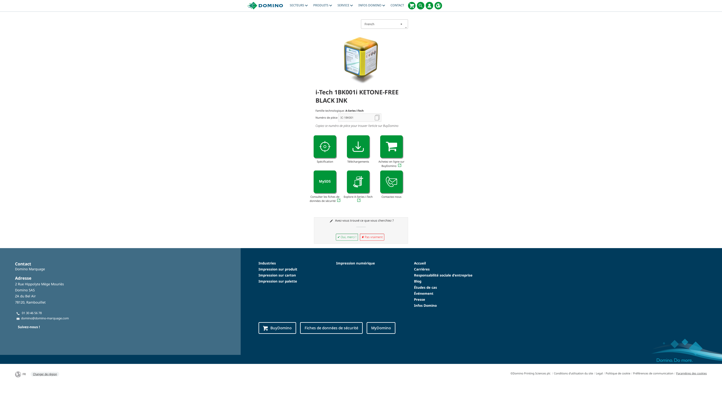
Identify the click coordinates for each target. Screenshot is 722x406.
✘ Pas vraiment (372, 237)
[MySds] (325, 181)
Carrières (422, 269)
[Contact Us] (391, 181)
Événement (423, 293)
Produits (321, 5)
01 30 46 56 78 (32, 313)
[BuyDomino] (412, 5)
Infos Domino (370, 5)
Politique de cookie (618, 373)
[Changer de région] (438, 5)
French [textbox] (383, 24)
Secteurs (297, 5)
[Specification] (325, 146)
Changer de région (45, 374)
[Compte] (429, 5)
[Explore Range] (358, 181)
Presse (419, 299)
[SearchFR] (420, 5)
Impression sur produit (278, 269)
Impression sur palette (278, 281)
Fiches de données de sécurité (331, 327)
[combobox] (384, 24)
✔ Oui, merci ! (346, 237)
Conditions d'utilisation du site (573, 373)
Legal (599, 373)
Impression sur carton (277, 275)
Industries (267, 263)
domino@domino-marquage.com (45, 318)
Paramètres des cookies (691, 373)
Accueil (420, 263)
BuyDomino (281, 327)
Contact (397, 5)
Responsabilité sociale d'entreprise (443, 275)
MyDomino (381, 327)
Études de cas (425, 287)
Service (343, 5)
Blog (417, 281)
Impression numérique (355, 263)
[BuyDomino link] (391, 146)
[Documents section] (358, 146)
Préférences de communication (653, 373)
